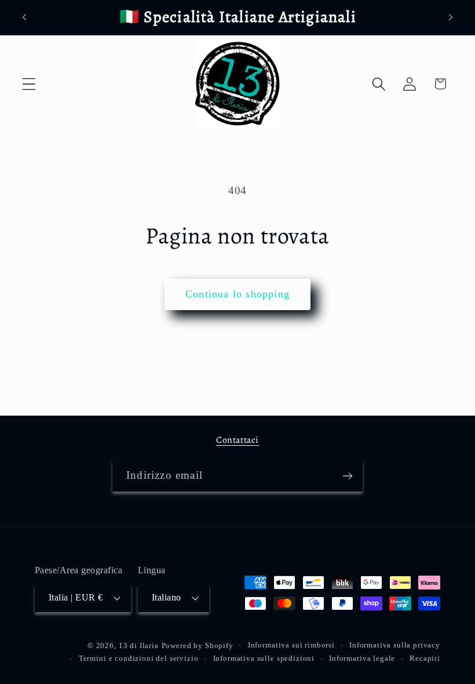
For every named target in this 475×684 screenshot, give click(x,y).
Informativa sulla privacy (394, 645)
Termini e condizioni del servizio (139, 658)
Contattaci (237, 440)
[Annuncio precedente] (24, 17)
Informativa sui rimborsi (291, 645)
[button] (29, 83)
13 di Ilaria (139, 645)
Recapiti (425, 658)
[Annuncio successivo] (450, 17)
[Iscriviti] (347, 476)
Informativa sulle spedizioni (264, 658)
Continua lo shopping (237, 294)
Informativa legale (362, 658)
